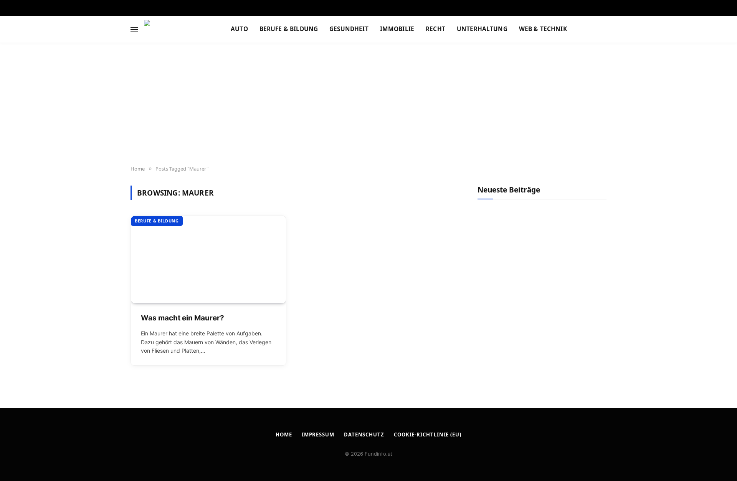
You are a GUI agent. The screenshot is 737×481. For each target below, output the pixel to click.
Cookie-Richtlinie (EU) (427, 434)
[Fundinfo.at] (178, 29)
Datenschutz (364, 434)
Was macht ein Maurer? (182, 317)
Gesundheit (348, 29)
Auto (239, 29)
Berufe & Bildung (288, 29)
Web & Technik (543, 29)
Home (284, 434)
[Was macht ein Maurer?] (208, 259)
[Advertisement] (368, 104)
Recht (435, 29)
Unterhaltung (482, 29)
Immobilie (397, 29)
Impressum (318, 434)
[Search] (605, 29)
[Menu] (134, 29)
